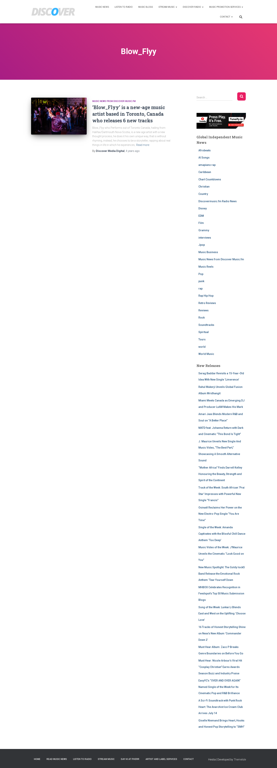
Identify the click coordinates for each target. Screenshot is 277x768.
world (202, 346)
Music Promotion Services (225, 7)
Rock (201, 317)
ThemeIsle (240, 759)
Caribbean (204, 172)
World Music (206, 353)
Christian (204, 186)
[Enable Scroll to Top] (269, 760)
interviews (204, 237)
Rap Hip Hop (205, 295)
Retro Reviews (207, 303)
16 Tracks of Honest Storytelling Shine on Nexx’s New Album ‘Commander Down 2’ (222, 633)
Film (201, 222)
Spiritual (203, 332)
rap (200, 288)
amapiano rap (207, 164)
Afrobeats (204, 150)
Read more (142, 144)
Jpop (201, 244)
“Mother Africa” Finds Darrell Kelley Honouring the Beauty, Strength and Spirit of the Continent (220, 474)
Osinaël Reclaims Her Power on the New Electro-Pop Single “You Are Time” (220, 514)
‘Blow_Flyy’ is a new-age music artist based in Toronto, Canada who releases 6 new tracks (128, 114)
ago (133, 150)
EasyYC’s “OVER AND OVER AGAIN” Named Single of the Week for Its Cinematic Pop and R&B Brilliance (219, 687)
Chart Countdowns (209, 179)
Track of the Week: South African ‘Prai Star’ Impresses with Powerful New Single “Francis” (221, 494)
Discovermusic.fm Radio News (217, 201)
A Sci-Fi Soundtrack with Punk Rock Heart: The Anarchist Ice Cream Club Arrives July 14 (220, 707)
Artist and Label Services (161, 759)
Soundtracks (206, 324)
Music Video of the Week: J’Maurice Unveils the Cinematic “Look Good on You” (221, 553)
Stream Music (166, 7)
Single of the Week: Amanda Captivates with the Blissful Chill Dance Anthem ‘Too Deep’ (221, 533)
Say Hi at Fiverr (130, 759)
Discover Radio (192, 7)
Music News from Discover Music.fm (114, 101)
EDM (201, 215)
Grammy (203, 230)
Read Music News (57, 759)
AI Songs (204, 157)
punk (201, 281)
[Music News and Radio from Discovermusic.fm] (53, 11)
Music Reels (205, 266)
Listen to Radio (124, 7)
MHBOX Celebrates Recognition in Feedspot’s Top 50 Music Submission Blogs (221, 593)
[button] (176, 7)
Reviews (203, 310)
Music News (102, 7)
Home (37, 759)
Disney (202, 208)
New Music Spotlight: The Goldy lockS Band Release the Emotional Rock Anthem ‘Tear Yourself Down (221, 573)
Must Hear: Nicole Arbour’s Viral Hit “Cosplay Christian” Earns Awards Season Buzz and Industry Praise (220, 667)
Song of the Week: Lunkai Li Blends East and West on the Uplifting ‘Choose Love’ (222, 613)
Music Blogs (145, 7)
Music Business (208, 252)
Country (203, 193)
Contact (225, 16)
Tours (202, 339)
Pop (200, 274)
